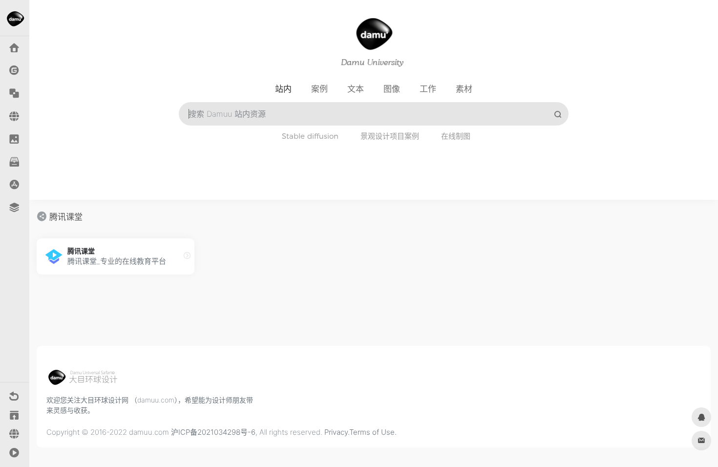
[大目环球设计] (87, 380)
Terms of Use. (373, 432)
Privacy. (336, 432)
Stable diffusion (310, 136)
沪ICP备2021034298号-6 (213, 432)
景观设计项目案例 (389, 136)
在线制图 (455, 136)
